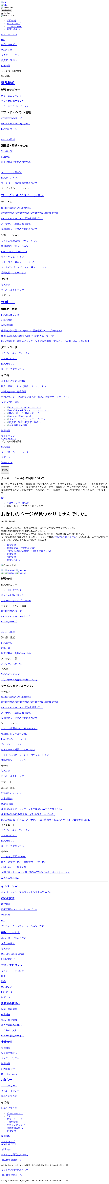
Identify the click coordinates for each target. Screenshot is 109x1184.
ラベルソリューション (12, 257)
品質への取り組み (10, 402)
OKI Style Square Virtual (12, 954)
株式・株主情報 (9, 1020)
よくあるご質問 (9, 1030)
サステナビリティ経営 (12, 971)
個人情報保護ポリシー (13, 1160)
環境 (3, 976)
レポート (5, 997)
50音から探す (8, 943)
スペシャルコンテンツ (12, 290)
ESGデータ (6, 992)
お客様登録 (6, 320)
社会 (3, 981)
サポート (8, 302)
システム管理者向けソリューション (19, 241)
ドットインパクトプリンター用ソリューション (25, 267)
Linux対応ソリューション (14, 251)
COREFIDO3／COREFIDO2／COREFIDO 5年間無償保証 (29, 213)
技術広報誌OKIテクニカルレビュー (19, 909)
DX (3, 920)
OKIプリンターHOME (18, 503)
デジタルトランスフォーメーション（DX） (23, 926)
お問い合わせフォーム (64, 537)
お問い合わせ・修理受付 (13, 391)
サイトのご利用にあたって (14, 1154)
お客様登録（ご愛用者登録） (21, 548)
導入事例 (5, 284)
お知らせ (6, 1079)
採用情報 (11, 20)
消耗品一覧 (6, 151)
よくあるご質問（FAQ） (13, 381)
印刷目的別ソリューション (14, 246)
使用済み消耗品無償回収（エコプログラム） (29, 551)
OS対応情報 (7, 325)
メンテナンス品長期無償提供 (16, 224)
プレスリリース (9, 1085)
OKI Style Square (9, 1074)
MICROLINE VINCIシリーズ (15, 123)
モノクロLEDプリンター (13, 101)
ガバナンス (6, 987)
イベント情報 (8, 139)
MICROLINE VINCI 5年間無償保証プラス (22, 218)
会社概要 (5, 1048)
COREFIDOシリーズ (11, 118)
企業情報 (22, 425)
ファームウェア (9, 358)
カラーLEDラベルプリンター (16, 106)
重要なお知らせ (9, 1096)
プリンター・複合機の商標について (19, 183)
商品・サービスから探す (13, 938)
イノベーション (33, 407)
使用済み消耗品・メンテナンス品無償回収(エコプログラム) (31, 330)
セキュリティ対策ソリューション (18, 262)
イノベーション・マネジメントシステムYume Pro (26, 892)
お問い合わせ (13, 29)
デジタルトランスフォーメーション (30, 410)
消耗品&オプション (11, 793)
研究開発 (5, 904)
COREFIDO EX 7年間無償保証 (16, 208)
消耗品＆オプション (11, 315)
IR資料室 (5, 1014)
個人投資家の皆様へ (11, 1025)
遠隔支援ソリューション (13, 272)
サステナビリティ (36, 419)
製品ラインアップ (10, 178)
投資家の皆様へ (33, 422)
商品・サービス (33, 413)
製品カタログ (8, 364)
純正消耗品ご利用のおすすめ (16, 162)
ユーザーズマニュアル (12, 369)
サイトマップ (13, 23)
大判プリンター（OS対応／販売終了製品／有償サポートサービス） (35, 397)
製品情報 (8, 83)
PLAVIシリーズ (9, 129)
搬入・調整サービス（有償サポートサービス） (25, 386)
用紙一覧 (5, 156)
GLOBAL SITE (14, 26)
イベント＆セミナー (11, 1091)
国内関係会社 (8, 1069)
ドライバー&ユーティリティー (16, 353)
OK (3, 498)
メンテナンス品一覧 (11, 172)
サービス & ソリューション (22, 195)
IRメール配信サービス (12, 1035)
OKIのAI (5, 914)
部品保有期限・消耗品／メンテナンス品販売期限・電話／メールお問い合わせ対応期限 (45, 341)
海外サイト (6, 462)
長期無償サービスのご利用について (19, 229)
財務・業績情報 (9, 1009)
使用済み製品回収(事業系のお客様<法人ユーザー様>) (28, 336)
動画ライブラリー (10, 1108)
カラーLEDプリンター (12, 96)
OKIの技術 (25, 416)
